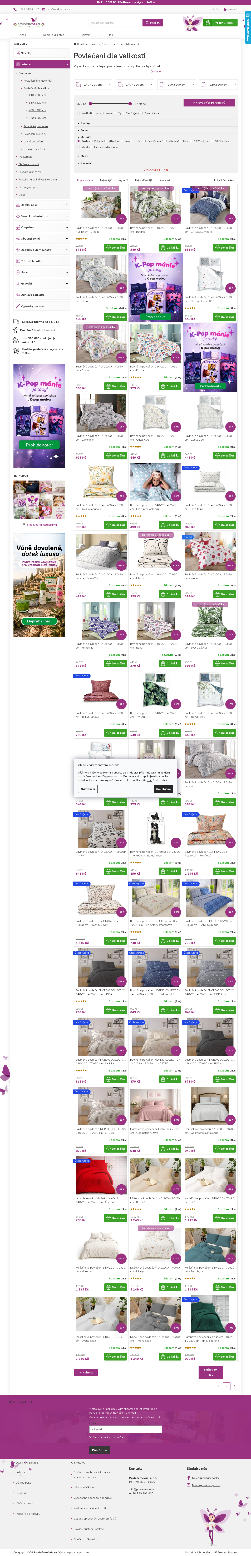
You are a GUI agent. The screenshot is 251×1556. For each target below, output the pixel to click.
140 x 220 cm (37, 102)
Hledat (155, 22)
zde (149, 780)
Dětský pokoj (29, 205)
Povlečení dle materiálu (38, 80)
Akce (98, 113)
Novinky (26, 53)
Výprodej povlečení (33, 306)
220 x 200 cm (37, 117)
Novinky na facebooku (205, 1478)
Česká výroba (133, 113)
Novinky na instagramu (206, 1485)
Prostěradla (25, 156)
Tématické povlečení (36, 126)
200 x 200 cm (37, 110)
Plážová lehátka (31, 261)
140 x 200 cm (37, 95)
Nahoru (88, 1372)
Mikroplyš (174, 141)
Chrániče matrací (28, 164)
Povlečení (24, 73)
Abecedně (164, 180)
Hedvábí (26, 283)
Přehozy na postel (29, 187)
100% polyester (202, 141)
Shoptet (233, 1552)
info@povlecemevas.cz (143, 1489)
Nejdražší (123, 180)
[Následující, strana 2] (226, 1386)
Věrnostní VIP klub (84, 1487)
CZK (214, 9)
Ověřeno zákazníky (85, 1539)
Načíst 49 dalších (210, 1372)
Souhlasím (163, 789)
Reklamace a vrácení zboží (90, 1508)
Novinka (110, 113)
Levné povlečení (33, 141)
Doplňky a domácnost (36, 249)
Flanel (186, 141)
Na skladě (87, 113)
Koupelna (27, 227)
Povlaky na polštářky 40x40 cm (37, 179)
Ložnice (26, 64)
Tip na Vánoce (152, 113)
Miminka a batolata (34, 216)
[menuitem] (22, 35)
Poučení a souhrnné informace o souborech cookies (92, 1474)
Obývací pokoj (30, 238)
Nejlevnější (105, 180)
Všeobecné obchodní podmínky (93, 1497)
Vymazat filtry (154, 169)
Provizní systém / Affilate (89, 1529)
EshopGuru (205, 1552)
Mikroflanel (115, 141)
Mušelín (86, 146)
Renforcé (138, 141)
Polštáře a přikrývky (30, 172)
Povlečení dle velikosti (37, 88)
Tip (120, 113)
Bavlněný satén (156, 141)
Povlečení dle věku (35, 134)
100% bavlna (222, 141)
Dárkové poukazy (32, 294)
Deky (21, 194)
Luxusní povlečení (34, 149)
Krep (127, 141)
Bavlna (86, 141)
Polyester (99, 141)
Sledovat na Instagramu (42, 524)
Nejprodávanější (143, 180)
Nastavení (88, 789)
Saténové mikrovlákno (106, 146)
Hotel (24, 272)
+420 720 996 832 (141, 1493)
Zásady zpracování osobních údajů (95, 1518)
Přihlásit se (99, 1450)
